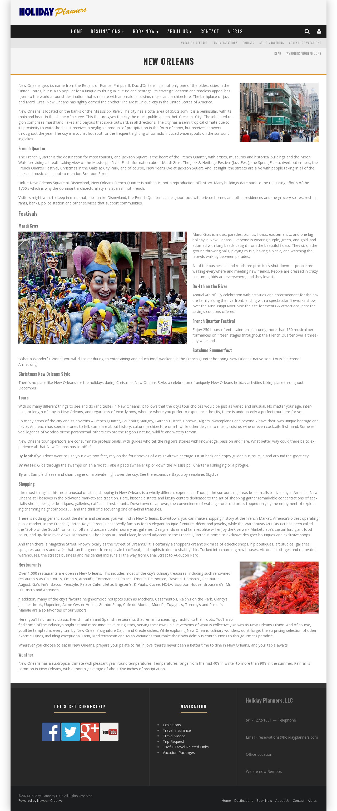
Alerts (235, 31)
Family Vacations (224, 43)
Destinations (106, 31)
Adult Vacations (271, 43)
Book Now (144, 31)
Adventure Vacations (305, 43)
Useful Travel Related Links (186, 746)
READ (277, 53)
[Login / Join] (319, 31)
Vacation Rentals (194, 43)
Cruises (248, 43)
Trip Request (173, 741)
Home (76, 31)
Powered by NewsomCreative (40, 800)
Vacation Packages (179, 752)
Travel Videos (174, 735)
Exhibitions (172, 724)
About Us (177, 31)
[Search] (307, 31)
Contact (210, 31)
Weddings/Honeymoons (303, 53)
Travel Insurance (177, 730)
